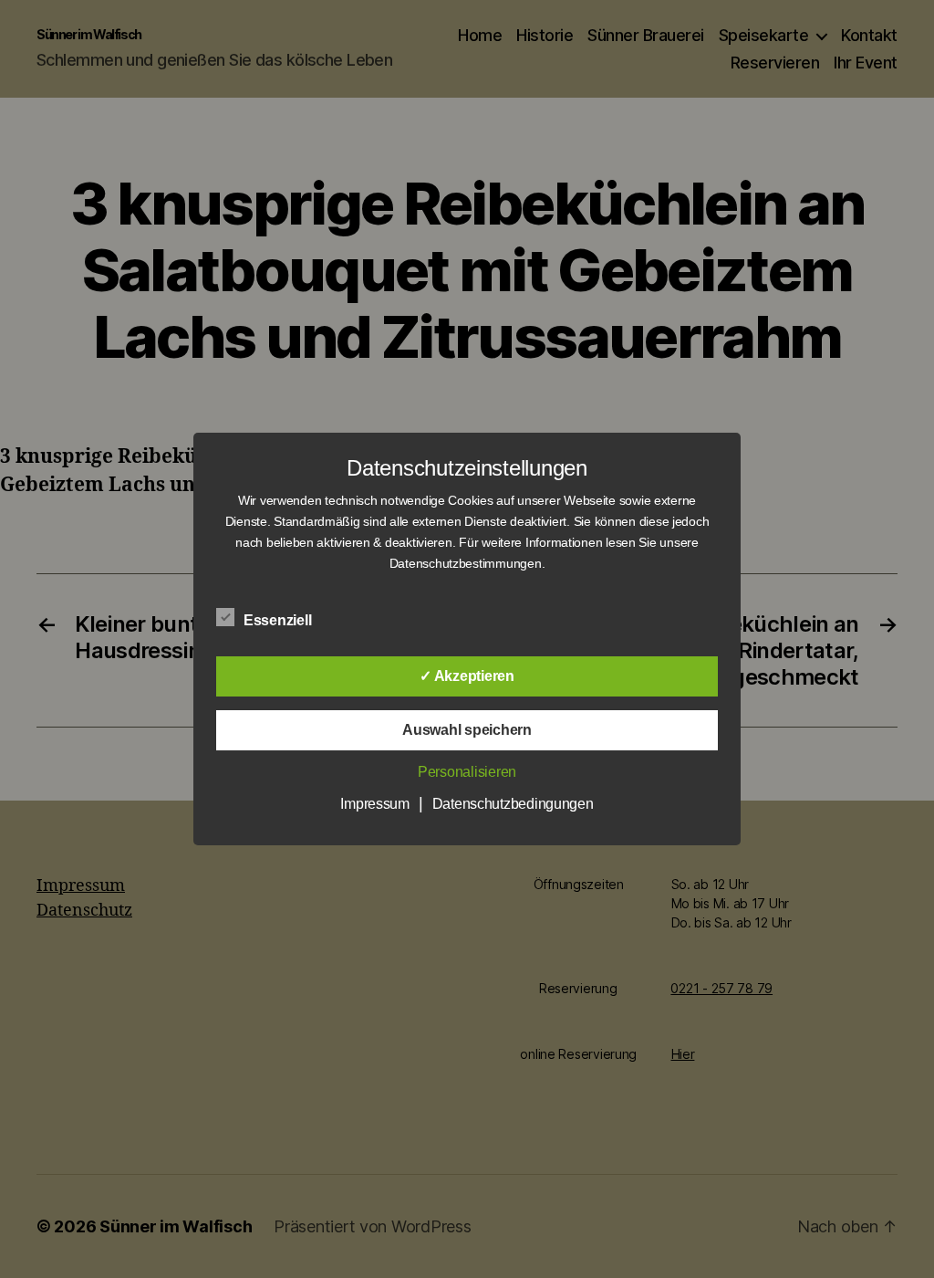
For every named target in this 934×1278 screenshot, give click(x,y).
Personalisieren (467, 772)
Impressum (375, 804)
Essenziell (279, 620)
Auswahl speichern (466, 730)
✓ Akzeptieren (467, 676)
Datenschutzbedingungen (513, 804)
